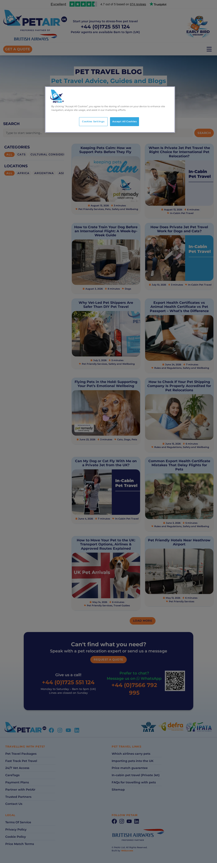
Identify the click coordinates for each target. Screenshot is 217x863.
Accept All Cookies (124, 121)
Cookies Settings (93, 121)
